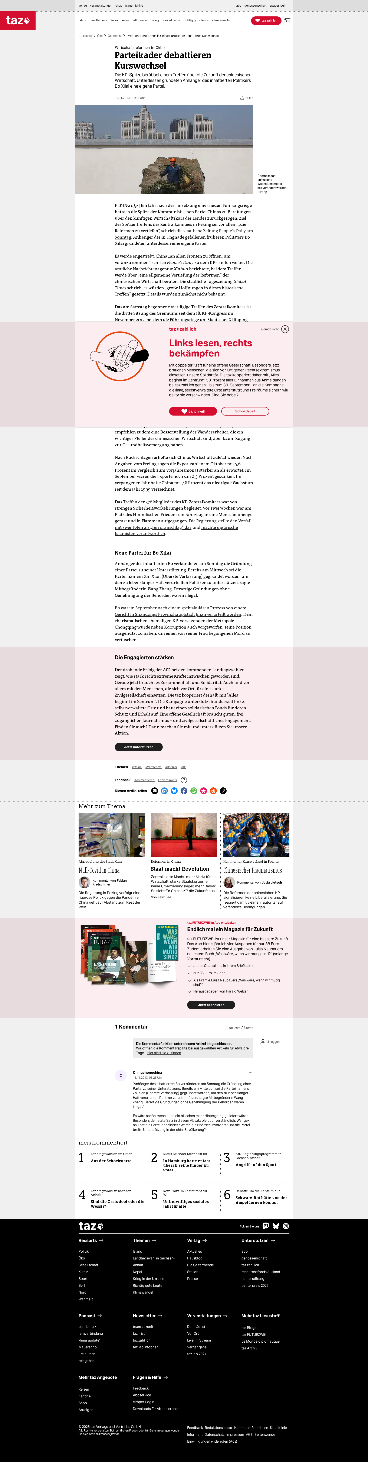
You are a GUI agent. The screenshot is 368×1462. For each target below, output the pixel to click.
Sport (83, 1279)
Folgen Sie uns (249, 1226)
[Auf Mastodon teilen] (164, 790)
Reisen (84, 1389)
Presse (192, 1279)
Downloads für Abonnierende (156, 1409)
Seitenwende (264, 1434)
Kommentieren (144, 780)
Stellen (192, 1272)
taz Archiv (249, 1348)
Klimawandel (143, 1292)
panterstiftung (253, 1279)
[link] (84, 20)
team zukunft (143, 1326)
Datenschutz (215, 1434)
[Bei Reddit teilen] (213, 790)
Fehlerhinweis (167, 780)
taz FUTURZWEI (254, 1334)
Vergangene (197, 1347)
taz (91, 1226)
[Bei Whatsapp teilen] (193, 790)
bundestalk (87, 1326)
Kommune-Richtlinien (251, 1428)
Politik (84, 1251)
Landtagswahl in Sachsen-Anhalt (154, 1261)
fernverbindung (91, 1333)
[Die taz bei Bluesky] (276, 1228)
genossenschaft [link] (255, 5)
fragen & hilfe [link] (134, 5)
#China (137, 767)
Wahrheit (86, 1299)
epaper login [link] (278, 5)
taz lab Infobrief (145, 1347)
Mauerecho (88, 1347)
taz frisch (140, 1333)
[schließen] (285, 329)
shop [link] (118, 5)
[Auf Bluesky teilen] (174, 790)
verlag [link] (83, 5)
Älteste (248, 1028)
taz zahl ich (250, 1265)
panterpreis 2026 (255, 1285)
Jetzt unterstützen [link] (138, 747)
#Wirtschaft (153, 767)
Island (137, 1251)
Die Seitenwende (200, 1265)
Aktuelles (194, 1251)
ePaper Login (143, 1402)
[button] (287, 20)
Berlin (83, 1285)
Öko (100, 35)
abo (245, 1251)
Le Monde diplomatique (261, 1341)
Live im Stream (199, 1340)
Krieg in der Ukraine (148, 1279)
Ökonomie (115, 35)
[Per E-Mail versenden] (154, 790)
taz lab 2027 (196, 1354)
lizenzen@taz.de (109, 1434)
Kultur (83, 1272)
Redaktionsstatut (219, 1428)
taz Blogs (249, 1328)
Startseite (85, 35)
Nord (82, 1292)
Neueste (234, 1028)
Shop (83, 1403)
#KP (183, 767)
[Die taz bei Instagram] (286, 1228)
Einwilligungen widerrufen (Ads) (212, 1441)
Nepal (137, 1272)
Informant (195, 1434)
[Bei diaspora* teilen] (203, 790)
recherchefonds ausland (261, 1272)
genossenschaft (254, 1258)
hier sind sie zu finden (164, 1053)
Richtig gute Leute (147, 1285)
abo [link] (238, 5)
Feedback (141, 1388)
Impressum (235, 1434)
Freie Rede (87, 1354)
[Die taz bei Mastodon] (266, 1228)
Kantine (85, 1396)
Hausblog (195, 1258)
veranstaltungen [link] (101, 5)
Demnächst (196, 1326)
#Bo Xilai (171, 767)
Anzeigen (86, 1410)
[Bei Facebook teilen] (184, 790)
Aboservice (142, 1395)
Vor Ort (193, 1333)
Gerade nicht (270, 329)
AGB (249, 1434)
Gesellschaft (88, 1265)
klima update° (89, 1340)
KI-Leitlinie (278, 1428)
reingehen (87, 1361)
